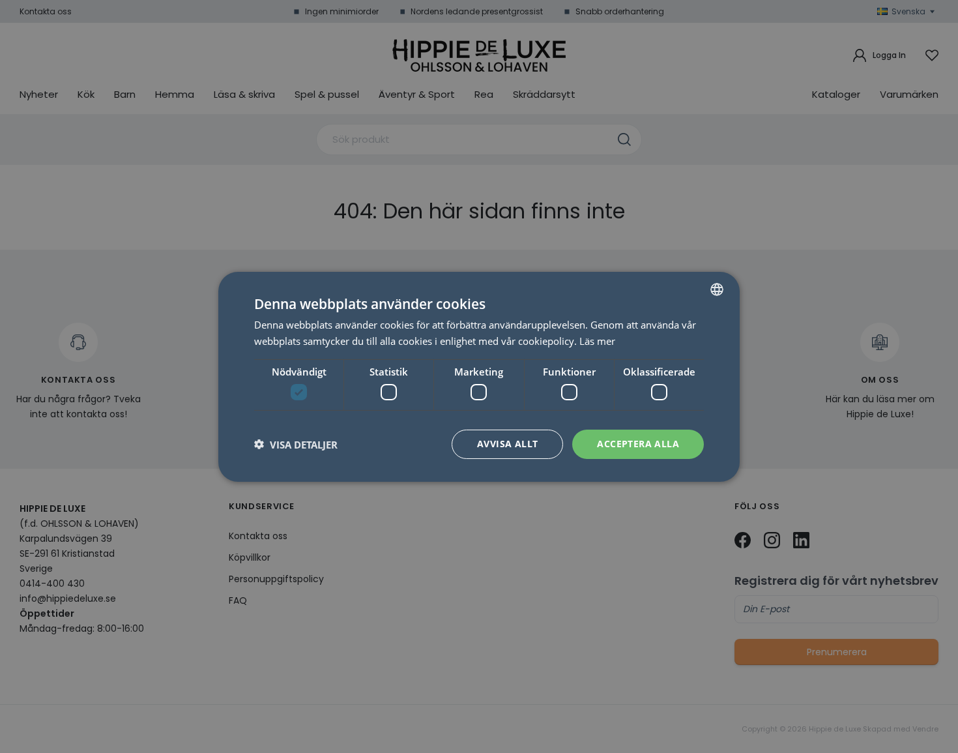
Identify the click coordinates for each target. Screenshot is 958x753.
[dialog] (479, 376)
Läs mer (597, 340)
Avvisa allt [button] (507, 443)
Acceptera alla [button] (638, 443)
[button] (296, 444)
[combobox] (716, 288)
